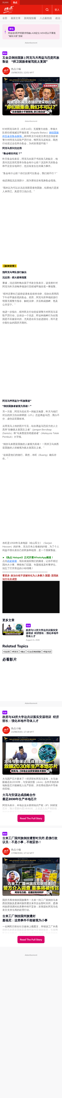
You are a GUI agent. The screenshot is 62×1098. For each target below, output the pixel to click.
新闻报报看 (30, 18)
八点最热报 (46, 18)
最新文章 (15, 18)
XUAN (5, 2)
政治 (57, 18)
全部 (4, 18)
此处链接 (12, 560)
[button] (5, 30)
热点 (15, 2)
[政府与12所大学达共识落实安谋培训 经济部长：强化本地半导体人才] (12, 629)
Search (47, 9)
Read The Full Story (31, 818)
